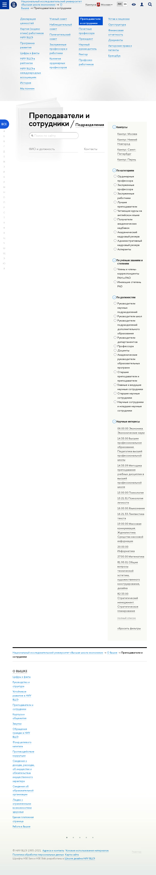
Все (4, 124)
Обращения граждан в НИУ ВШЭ (21, 733)
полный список (126, 618)
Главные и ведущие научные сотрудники (130, 387)
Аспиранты (124, 249)
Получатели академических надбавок (127, 223)
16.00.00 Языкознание (131, 508)
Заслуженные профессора (125, 187)
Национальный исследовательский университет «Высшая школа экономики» (58, 652)
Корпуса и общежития (19, 716)
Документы (115, 40)
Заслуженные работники (125, 196)
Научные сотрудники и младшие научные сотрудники (130, 406)
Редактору (136, 851)
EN (125, 4)
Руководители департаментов (127, 340)
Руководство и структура (21, 684)
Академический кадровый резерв (128, 234)
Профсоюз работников (86, 62)
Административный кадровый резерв (129, 243)
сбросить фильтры (129, 628)
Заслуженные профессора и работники (58, 49)
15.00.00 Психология (130, 492)
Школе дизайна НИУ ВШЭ (80, 858)
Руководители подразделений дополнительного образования (128, 327)
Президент (86, 39)
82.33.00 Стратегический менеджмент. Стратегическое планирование (127, 602)
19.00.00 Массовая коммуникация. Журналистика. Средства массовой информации (130, 532)
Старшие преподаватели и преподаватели (128, 376)
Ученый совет (58, 19)
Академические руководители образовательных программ (128, 361)
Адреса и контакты (53, 850)
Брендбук (114, 55)
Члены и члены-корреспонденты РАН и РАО (128, 273)
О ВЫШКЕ (20, 671)
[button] (67, 837)
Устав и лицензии (119, 19)
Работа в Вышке (21, 826)
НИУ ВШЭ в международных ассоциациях (30, 73)
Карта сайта (72, 854)
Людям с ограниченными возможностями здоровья (22, 806)
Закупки (17, 723)
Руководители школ (129, 316)
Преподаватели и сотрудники (23, 707)
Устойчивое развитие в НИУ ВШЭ (22, 695)
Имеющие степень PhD (129, 284)
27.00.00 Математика (130, 556)
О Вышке (112, 652)
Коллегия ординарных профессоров (58, 63)
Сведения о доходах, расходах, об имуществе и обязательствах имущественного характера (24, 771)
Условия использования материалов (87, 850)
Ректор (83, 54)
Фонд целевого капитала (22, 744)
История (25, 82)
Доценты (123, 350)
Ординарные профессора (125, 178)
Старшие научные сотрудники (128, 395)
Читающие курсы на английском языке (129, 213)
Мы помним (27, 88)
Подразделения (90, 124)
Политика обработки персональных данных (38, 854)
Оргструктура (117, 24)
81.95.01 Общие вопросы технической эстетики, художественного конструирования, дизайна (128, 575)
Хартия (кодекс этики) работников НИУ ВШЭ (32, 33)
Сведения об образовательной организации (23, 790)
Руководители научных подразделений (127, 308)
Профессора (125, 346)
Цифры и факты (29, 53)
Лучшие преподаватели (127, 204)
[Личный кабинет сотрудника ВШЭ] (142, 4)
